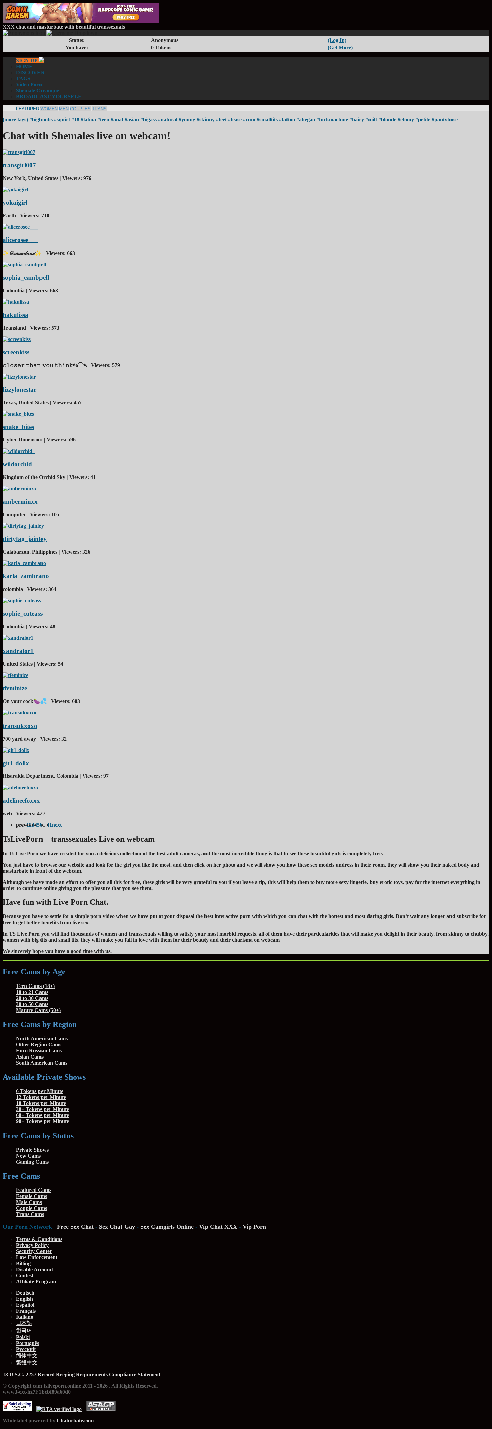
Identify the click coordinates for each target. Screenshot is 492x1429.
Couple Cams (31, 1208)
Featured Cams (33, 1190)
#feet (221, 119)
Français (26, 1311)
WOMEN (49, 108)
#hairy (356, 119)
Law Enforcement (36, 1257)
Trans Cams (30, 1214)
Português (27, 1343)
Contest (24, 1275)
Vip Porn (254, 1226)
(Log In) (337, 40)
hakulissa (15, 314)
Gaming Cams (32, 1162)
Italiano (24, 1317)
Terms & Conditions (39, 1239)
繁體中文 (26, 1362)
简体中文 (26, 1355)
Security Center (34, 1251)
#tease (235, 119)
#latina (88, 119)
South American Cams (41, 1063)
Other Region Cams (38, 1044)
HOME (24, 66)
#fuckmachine (332, 119)
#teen (103, 119)
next (57, 825)
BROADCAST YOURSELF (48, 96)
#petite (422, 119)
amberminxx (20, 501)
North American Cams (42, 1038)
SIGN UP (27, 60)
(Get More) (340, 47)
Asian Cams (30, 1057)
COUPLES (80, 108)
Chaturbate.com (75, 1420)
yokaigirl (15, 202)
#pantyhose (445, 119)
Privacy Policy (32, 1245)
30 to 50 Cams (32, 1004)
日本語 (24, 1323)
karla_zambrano (26, 576)
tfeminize (15, 688)
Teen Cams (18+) (35, 986)
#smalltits (267, 119)
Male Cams (29, 1202)
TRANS (99, 108)
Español (25, 1305)
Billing (23, 1263)
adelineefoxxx (21, 800)
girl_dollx (16, 763)
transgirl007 (19, 165)
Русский (26, 1349)
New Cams (28, 1156)
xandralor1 (18, 650)
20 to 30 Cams (32, 998)
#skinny (206, 119)
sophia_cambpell (26, 277)
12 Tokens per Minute (41, 1097)
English (24, 1299)
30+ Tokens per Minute (42, 1109)
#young (187, 119)
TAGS (23, 78)
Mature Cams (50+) (38, 1010)
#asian (132, 119)
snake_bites (18, 426)
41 (49, 825)
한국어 (24, 1330)
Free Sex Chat (75, 1226)
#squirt (62, 119)
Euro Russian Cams (39, 1050)
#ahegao (305, 119)
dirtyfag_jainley (25, 538)
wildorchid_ (19, 464)
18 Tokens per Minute (41, 1103)
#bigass (148, 119)
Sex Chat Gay (117, 1226)
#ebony (406, 119)
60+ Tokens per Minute (42, 1115)
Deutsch (25, 1293)
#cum (249, 119)
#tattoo (287, 119)
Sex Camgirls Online (167, 1226)
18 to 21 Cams (32, 992)
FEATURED (27, 108)
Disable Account (34, 1269)
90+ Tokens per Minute (42, 1121)
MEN (64, 108)
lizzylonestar (19, 389)
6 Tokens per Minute (39, 1091)
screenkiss (16, 352)
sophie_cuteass (23, 613)
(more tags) (15, 119)
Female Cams (31, 1196)
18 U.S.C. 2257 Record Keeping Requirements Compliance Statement (81, 1374)
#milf (371, 119)
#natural (167, 119)
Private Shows (32, 1150)
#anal (117, 119)
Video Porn (29, 84)
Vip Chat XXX (218, 1226)
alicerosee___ (20, 239)
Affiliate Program (36, 1281)
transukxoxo (20, 725)
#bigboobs (41, 119)
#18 (75, 119)
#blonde (387, 119)
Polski (23, 1337)
